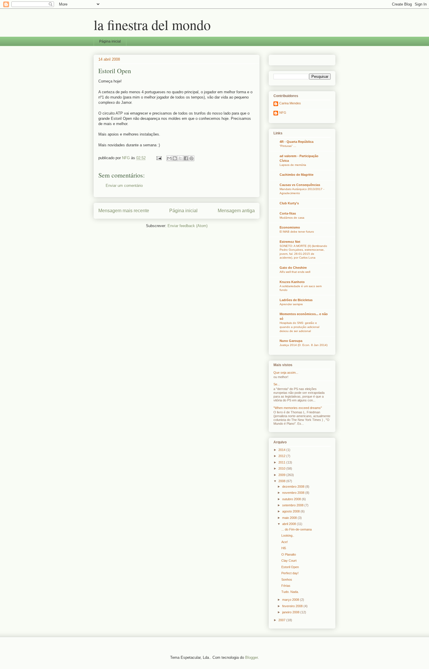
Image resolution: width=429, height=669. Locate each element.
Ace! (284, 542)
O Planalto (288, 554)
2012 (282, 456)
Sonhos (286, 579)
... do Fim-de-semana (296, 529)
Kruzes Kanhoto (292, 282)
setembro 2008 (293, 505)
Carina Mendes (290, 103)
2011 (282, 462)
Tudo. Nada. (290, 592)
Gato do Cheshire (293, 267)
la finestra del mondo (152, 24)
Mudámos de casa (292, 217)
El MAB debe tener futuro (297, 231)
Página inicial (110, 41)
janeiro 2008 (291, 612)
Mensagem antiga (236, 210)
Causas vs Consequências (300, 185)
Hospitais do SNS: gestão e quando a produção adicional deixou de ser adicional (299, 326)
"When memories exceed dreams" (297, 408)
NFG (282, 112)
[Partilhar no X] (180, 158)
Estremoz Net (290, 241)
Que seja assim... (285, 372)
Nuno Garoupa (291, 341)
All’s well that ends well (295, 271)
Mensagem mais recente (123, 210)
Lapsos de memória (293, 164)
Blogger (251, 657)
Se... (276, 384)
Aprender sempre (291, 304)
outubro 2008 (292, 499)
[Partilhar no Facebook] (186, 158)
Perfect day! (290, 573)
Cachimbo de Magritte (296, 174)
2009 (282, 475)
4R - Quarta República (296, 141)
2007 (282, 620)
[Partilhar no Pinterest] (191, 158)
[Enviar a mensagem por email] (169, 158)
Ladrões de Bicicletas (296, 300)
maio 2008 (290, 517)
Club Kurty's (289, 203)
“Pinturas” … (288, 146)
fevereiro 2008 (293, 606)
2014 (282, 450)
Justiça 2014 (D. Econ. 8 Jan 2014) (303, 345)
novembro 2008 (293, 492)
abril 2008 (289, 524)
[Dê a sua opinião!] (175, 158)
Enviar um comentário (124, 185)
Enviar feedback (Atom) (187, 226)
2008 (282, 481)
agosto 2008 (291, 511)
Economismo (290, 227)
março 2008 (291, 599)
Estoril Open (290, 567)
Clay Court (289, 560)
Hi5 (283, 548)
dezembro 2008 (293, 486)
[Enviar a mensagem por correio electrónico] (158, 158)
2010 (282, 468)
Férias (285, 585)
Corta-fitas (288, 213)
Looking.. (287, 535)
